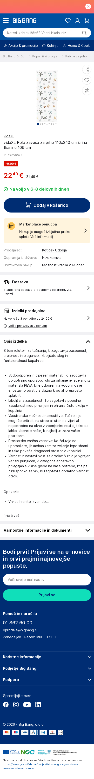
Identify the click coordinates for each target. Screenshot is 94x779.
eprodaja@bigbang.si (20, 630)
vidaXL (9, 136)
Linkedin (38, 704)
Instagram (16, 704)
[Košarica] (87, 20)
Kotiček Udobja (54, 250)
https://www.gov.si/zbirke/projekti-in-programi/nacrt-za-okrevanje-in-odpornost (40, 766)
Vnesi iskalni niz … (38, 33)
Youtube (27, 704)
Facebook (6, 704)
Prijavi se (47, 595)
